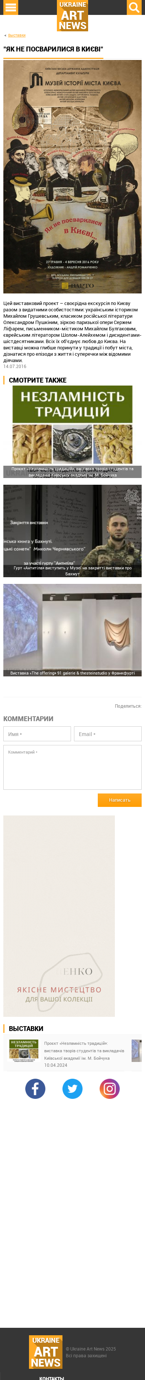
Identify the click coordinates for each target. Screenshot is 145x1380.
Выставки (17, 35)
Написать (119, 799)
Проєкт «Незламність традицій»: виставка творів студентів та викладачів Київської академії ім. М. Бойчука (84, 1050)
